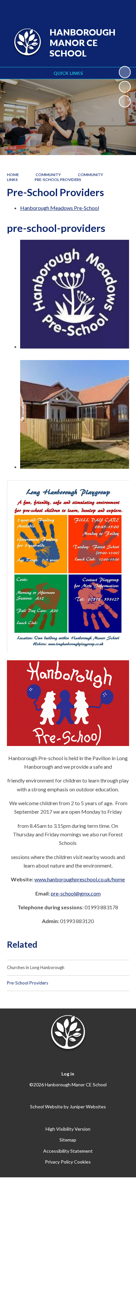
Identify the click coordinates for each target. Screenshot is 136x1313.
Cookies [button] (82, 1162)
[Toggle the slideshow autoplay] (125, 72)
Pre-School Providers (58, 179)
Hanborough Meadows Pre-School (59, 208)
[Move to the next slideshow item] (125, 101)
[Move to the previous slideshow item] (125, 87)
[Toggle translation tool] (89, 9)
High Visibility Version (68, 1129)
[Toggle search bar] (105, 9)
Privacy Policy (59, 1162)
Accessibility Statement (68, 1151)
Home (13, 174)
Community (48, 174)
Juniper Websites (88, 1106)
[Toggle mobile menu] (122, 9)
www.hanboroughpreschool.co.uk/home (79, 879)
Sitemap (67, 1140)
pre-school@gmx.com (76, 893)
